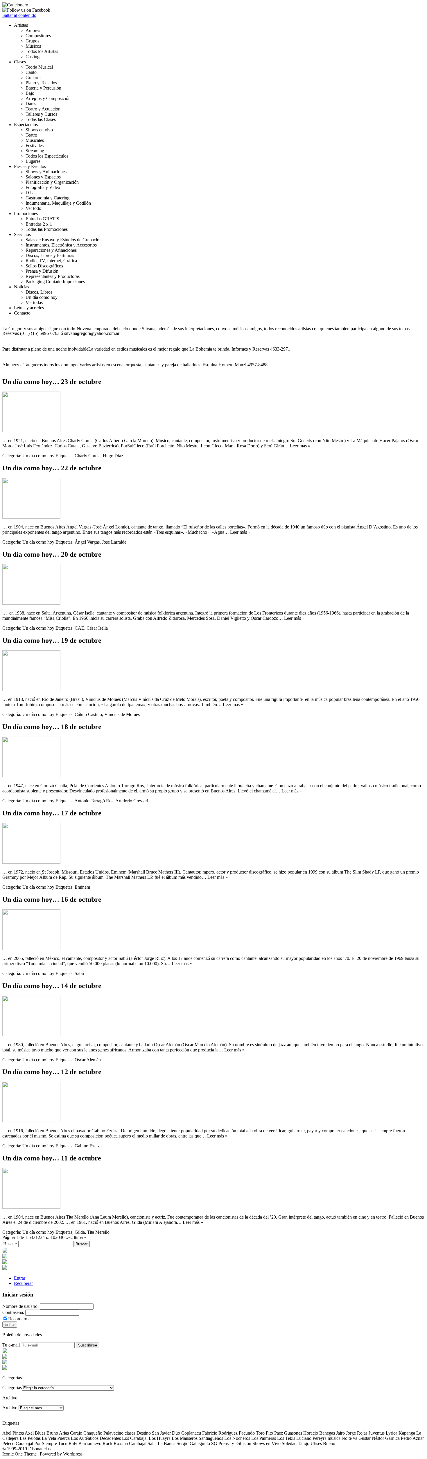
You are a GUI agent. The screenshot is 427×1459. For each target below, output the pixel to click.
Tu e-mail (11, 1344)
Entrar (19, 1278)
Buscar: (10, 1243)
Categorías (12, 1387)
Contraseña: (13, 1312)
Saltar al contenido (19, 15)
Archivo (9, 1407)
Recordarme (19, 1318)
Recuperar (23, 1283)
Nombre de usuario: (20, 1306)
